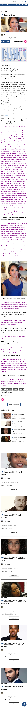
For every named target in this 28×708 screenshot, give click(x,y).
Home (3, 4)
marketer (21, 389)
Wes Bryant (7, 34)
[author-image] (2, 35)
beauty (3, 389)
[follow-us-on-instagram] (25, 41)
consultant (15, 389)
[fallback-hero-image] (6, 416)
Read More (14, 489)
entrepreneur (9, 389)
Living (21, 4)
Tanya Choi (9, 392)
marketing (4, 392)
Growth (15, 4)
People (9, 4)
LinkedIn (6, 115)
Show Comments (14, 404)
